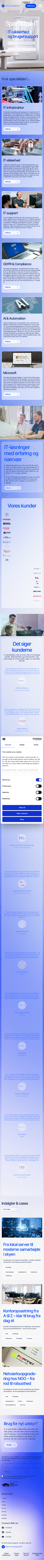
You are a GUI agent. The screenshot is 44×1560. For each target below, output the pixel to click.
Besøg (9, 1445)
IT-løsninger (13, 43)
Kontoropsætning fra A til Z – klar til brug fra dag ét (21, 1315)
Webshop (30, 6)
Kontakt (11, 49)
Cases (4, 1505)
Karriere (4, 1515)
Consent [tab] (8, 745)
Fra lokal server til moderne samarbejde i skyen (21, 1249)
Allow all (22, 807)
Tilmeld (7, 1472)
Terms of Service (26, 1554)
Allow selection (22, 813)
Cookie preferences (6, 1554)
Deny (22, 819)
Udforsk (7, 129)
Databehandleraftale (37, 1554)
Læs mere (6, 1209)
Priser (3, 1501)
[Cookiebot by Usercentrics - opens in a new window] (33, 739)
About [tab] (36, 745)
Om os (8, 488)
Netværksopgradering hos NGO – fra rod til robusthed (20, 1378)
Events (4, 1511)
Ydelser (4, 1498)
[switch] (39, 786)
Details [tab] (22, 745)
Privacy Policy (16, 1554)
